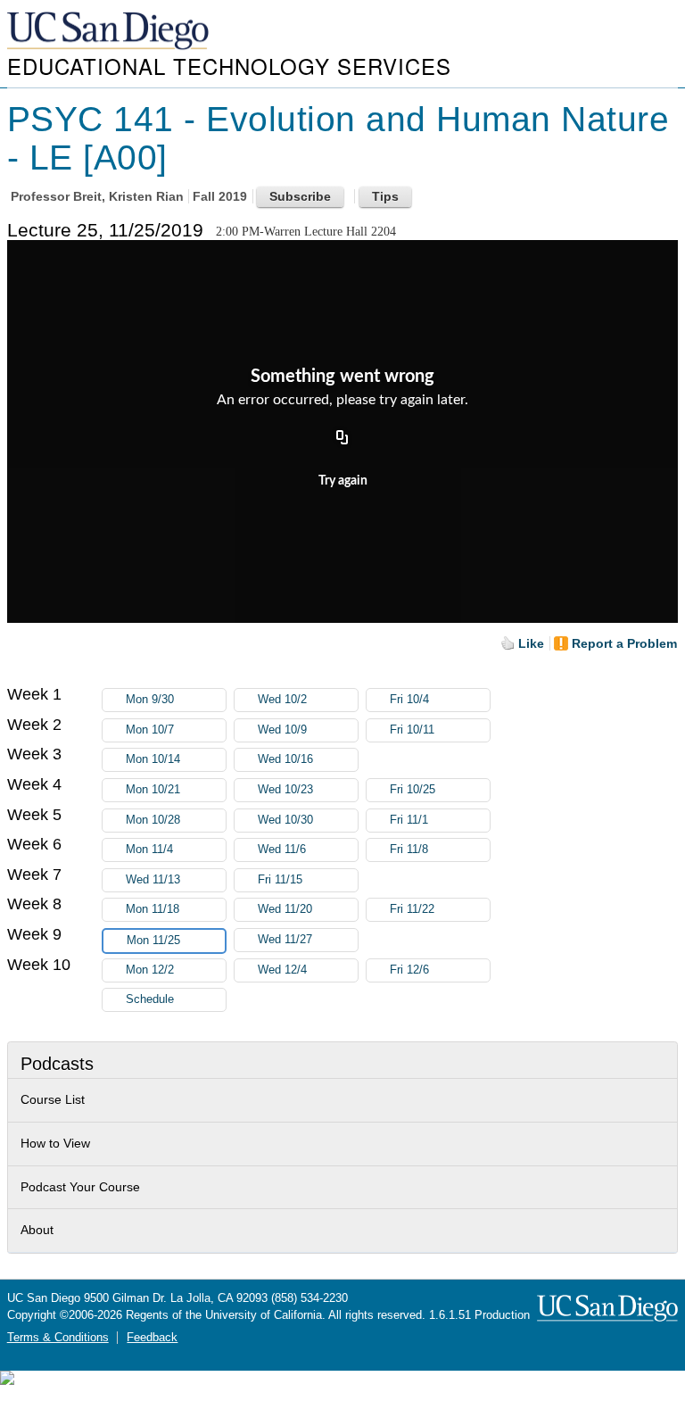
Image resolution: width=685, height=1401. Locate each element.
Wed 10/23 (285, 789)
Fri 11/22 (412, 909)
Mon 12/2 (150, 970)
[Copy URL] (342, 438)
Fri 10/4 (409, 699)
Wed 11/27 (285, 939)
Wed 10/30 (285, 820)
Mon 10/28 (153, 820)
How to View (55, 1143)
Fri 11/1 (409, 820)
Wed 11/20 (285, 909)
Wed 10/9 (282, 730)
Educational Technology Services (229, 65)
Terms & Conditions (58, 1337)
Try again (342, 481)
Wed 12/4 (282, 970)
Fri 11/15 (280, 880)
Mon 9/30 (150, 699)
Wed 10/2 (282, 699)
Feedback (152, 1337)
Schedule (150, 999)
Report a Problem (624, 643)
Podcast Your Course (80, 1187)
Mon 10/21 (153, 789)
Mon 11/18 (152, 909)
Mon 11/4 (149, 849)
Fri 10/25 (412, 789)
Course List (53, 1099)
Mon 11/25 (153, 940)
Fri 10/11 (412, 730)
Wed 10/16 (285, 759)
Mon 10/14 (153, 759)
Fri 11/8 (409, 849)
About (37, 1230)
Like (531, 643)
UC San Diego (109, 31)
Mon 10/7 (150, 730)
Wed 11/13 (153, 880)
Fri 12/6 (409, 970)
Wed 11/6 (282, 849)
